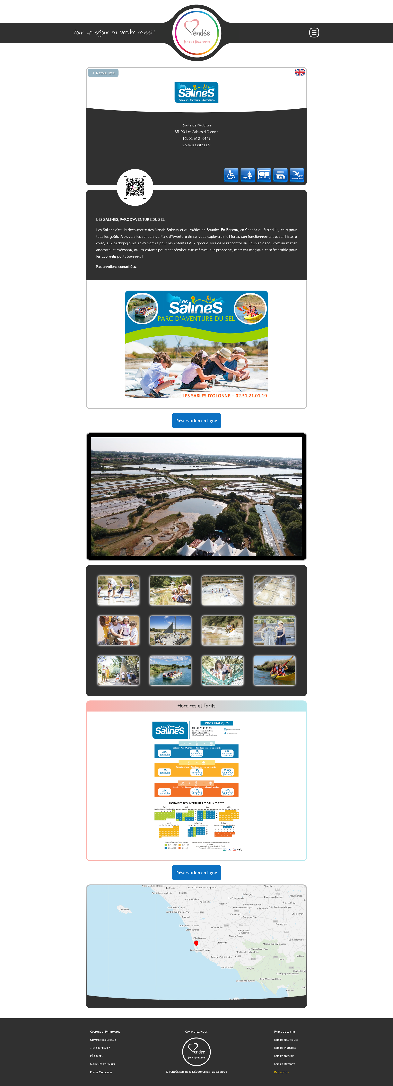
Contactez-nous (196, 1031)
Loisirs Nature (284, 1056)
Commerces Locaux (103, 1039)
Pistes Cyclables (101, 1072)
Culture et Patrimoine (105, 1031)
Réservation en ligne (196, 420)
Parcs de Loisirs (285, 1031)
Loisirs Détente (284, 1064)
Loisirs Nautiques (286, 1039)
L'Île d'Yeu (96, 1056)
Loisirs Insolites (285, 1047)
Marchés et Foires (102, 1064)
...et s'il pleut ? (100, 1047)
